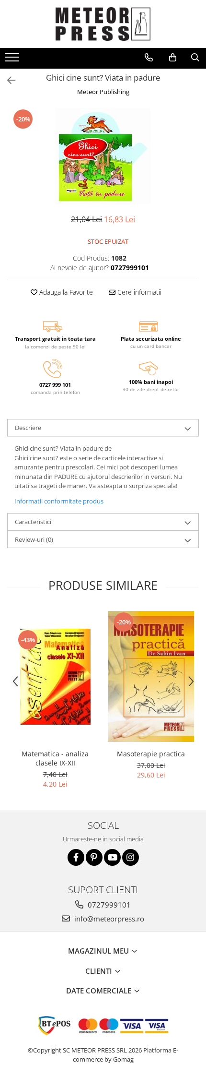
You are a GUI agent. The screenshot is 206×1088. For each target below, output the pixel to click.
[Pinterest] (94, 857)
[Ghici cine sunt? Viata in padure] (103, 156)
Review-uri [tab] (34, 539)
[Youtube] (112, 857)
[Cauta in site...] (195, 57)
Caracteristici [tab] (33, 521)
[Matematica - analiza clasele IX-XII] (55, 677)
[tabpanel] (103, 156)
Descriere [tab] (28, 427)
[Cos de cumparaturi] (172, 57)
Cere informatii (138, 292)
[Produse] (13, 60)
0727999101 (108, 904)
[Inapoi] (7, 80)
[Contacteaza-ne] (149, 57)
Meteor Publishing (103, 91)
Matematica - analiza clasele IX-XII (55, 758)
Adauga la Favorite (65, 292)
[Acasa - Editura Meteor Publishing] (103, 24)
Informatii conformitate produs (58, 501)
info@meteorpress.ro (108, 918)
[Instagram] (130, 857)
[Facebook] (76, 857)
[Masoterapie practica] (151, 676)
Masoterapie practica (151, 753)
